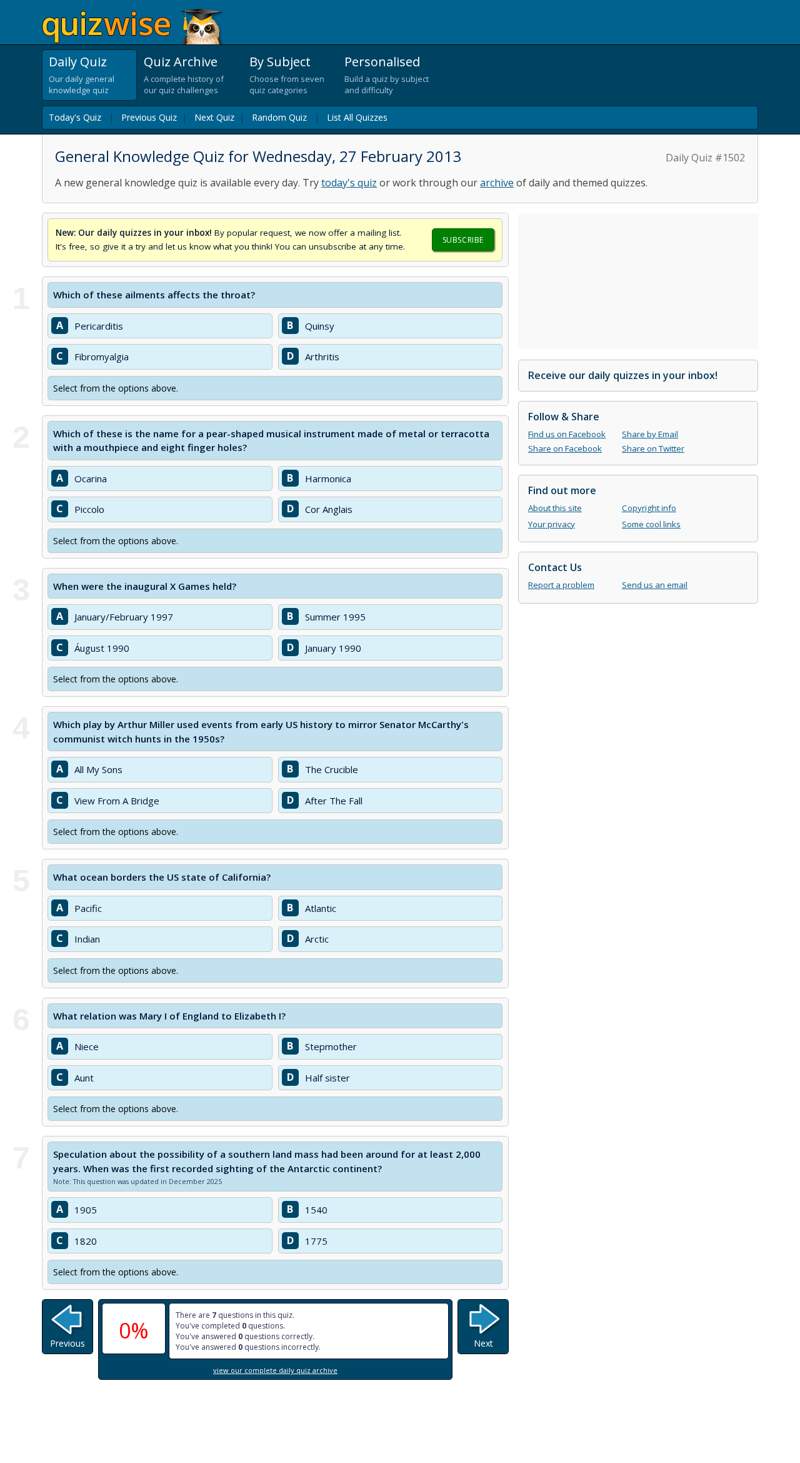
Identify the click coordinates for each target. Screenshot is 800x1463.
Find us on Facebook (567, 434)
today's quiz (349, 183)
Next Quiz (214, 117)
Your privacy (551, 524)
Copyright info (649, 508)
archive (497, 183)
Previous (67, 1343)
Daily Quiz (78, 61)
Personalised (382, 61)
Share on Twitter (653, 448)
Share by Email (650, 434)
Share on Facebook (565, 448)
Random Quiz (279, 117)
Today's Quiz (75, 117)
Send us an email (655, 584)
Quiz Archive (181, 61)
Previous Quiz (149, 117)
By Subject (280, 61)
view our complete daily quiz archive (275, 1370)
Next (483, 1343)
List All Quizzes (357, 117)
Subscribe (463, 240)
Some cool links (651, 524)
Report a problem (561, 584)
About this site (555, 508)
